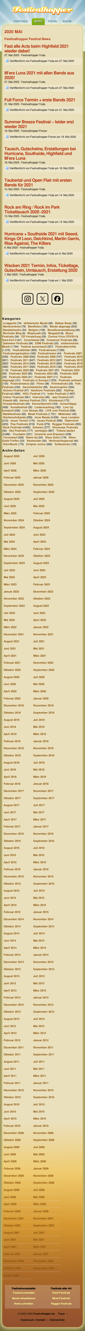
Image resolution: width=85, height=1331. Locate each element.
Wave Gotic (52, 437)
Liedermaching (44, 407)
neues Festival (46, 420)
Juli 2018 (39, 762)
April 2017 (10, 819)
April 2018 (10, 777)
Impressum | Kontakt (33, 1320)
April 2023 (39, 577)
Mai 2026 (38, 463)
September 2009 (43, 1140)
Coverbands (31, 340)
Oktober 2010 (12, 1097)
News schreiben (23, 1303)
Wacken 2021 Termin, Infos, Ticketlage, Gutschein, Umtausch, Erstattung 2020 (41, 268)
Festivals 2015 (46, 363)
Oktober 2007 (12, 1225)
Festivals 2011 (20, 360)
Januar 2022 (40, 627)
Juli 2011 (39, 1062)
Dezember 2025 (14, 485)
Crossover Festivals (59, 340)
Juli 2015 (39, 891)
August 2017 (11, 805)
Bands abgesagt (60, 326)
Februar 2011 (12, 1083)
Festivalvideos (20, 383)
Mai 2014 (38, 940)
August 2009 (11, 1147)
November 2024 (14, 520)
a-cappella (9, 323)
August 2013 (11, 976)
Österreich (71, 420)
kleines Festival (30, 400)
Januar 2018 (40, 784)
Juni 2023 (39, 570)
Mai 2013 (38, 983)
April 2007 (10, 1247)
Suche (67, 21)
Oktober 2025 (12, 492)
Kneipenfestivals (14, 404)
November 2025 (43, 485)
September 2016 (43, 841)
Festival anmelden (24, 1293)
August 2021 (11, 641)
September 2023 (14, 563)
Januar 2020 (40, 698)
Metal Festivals (37, 414)
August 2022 (41, 606)
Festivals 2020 (20, 370)
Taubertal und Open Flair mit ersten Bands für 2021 (38, 182)
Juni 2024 (39, 535)
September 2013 (43, 969)
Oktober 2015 (12, 884)
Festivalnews (47, 350)
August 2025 (11, 499)
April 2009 (10, 1161)
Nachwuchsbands (14, 417)
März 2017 (39, 819)
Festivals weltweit (70, 380)
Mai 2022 (9, 620)
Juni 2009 (10, 1154)
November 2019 (43, 705)
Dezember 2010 (14, 1090)
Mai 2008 (38, 1197)
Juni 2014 (10, 940)
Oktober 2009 (12, 1140)
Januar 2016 (40, 869)
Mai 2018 (38, 769)
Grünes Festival (13, 390)
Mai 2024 (9, 542)
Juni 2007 (10, 1240)
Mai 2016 (38, 855)
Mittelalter (64, 414)
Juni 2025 (10, 506)
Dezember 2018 (14, 748)
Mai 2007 (38, 1240)
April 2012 (10, 1033)
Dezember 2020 (43, 663)
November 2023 (14, 556)
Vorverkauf (10, 437)
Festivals (21, 21)
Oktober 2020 (12, 670)
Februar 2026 (12, 477)
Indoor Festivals (13, 397)
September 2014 (43, 926)
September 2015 (43, 884)
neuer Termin (19, 420)
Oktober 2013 (12, 969)
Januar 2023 (11, 591)
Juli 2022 (9, 613)
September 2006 (43, 1268)
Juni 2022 (39, 613)
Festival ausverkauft (34, 346)
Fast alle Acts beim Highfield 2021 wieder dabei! (36, 48)
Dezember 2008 (14, 1176)
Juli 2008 (39, 1190)
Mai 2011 (38, 1069)
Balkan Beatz (63, 323)
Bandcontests (12, 326)
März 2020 (39, 691)
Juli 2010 (39, 1104)
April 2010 (10, 1118)
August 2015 (11, 891)
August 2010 (11, 1104)
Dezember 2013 (14, 962)
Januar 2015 (40, 912)
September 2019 (43, 713)
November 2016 (43, 834)
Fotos (52, 21)
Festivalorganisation (16, 353)
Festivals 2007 (73, 353)
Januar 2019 (40, 741)
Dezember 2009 (14, 1133)
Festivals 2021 (45, 370)
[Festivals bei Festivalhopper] (42, 8)
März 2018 (39, 777)
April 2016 (10, 862)
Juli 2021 (39, 641)
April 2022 (39, 620)
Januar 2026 (40, 477)
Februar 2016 (12, 869)
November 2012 (43, 1005)
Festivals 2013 (73, 360)
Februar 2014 (12, 955)
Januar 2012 (40, 1040)
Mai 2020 (38, 684)
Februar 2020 (12, 698)
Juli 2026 (39, 456)
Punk (40, 424)
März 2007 (39, 1247)
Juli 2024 (9, 535)
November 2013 (43, 962)
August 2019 (11, 720)
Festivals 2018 (46, 367)
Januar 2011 (40, 1083)
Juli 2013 (39, 976)
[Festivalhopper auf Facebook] (57, 298)
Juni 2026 (10, 463)
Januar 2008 (40, 1211)
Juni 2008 (10, 1197)
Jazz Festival (60, 397)
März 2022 (10, 627)
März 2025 (10, 513)
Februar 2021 (12, 663)
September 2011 (43, 1054)
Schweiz (38, 427)
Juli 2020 (39, 677)
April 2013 (10, 990)
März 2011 (39, 1076)
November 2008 (43, 1176)
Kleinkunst (56, 400)
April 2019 (10, 734)
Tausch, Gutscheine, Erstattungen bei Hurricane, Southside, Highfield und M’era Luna (40, 154)
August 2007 (11, 1233)
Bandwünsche (12, 330)
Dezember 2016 (14, 834)
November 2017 (43, 791)
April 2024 (39, 542)
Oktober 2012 (12, 1012)
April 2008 (10, 1204)
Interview (39, 397)
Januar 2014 (40, 955)
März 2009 (39, 1161)
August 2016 (11, 848)
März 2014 (39, 948)
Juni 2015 (10, 898)
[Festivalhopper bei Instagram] (27, 298)
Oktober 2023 (41, 556)
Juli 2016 (39, 848)
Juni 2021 (10, 648)
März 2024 (10, 549)
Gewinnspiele (59, 387)
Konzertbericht (41, 404)
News (38, 21)
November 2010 (43, 1090)
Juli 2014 (39, 933)
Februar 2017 (12, 826)
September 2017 (43, 798)
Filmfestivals (59, 383)
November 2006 (43, 1261)
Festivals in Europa (35, 380)
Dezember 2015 (14, 876)
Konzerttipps (68, 404)
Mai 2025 (38, 506)
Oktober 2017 (12, 798)
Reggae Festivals (63, 424)
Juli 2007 (39, 1233)
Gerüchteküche (32, 387)
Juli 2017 (39, 805)
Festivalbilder (21, 350)
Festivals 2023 (18, 373)
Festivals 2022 (70, 370)
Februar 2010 (12, 1126)
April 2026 (10, 470)
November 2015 (43, 876)
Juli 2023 (9, 570)
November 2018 (43, 748)
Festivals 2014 (20, 363)
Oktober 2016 (12, 841)
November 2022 (14, 598)
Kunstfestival (19, 407)
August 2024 (41, 527)
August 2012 (11, 1019)
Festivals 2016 (73, 363)
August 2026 (11, 456)
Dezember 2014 (14, 919)
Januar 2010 (40, 1126)
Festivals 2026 (18, 377)
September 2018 (43, 755)
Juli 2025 (39, 499)
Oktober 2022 (41, 598)
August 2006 (11, 1275)
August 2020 (11, 677)
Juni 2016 (10, 855)
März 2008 (39, 1204)
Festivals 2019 (73, 367)
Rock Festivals (12, 427)
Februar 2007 (12, 1254)
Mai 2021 (38, 648)
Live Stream (30, 410)
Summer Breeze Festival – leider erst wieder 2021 (39, 124)
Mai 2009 (38, 1154)
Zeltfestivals (62, 444)
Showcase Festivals (65, 427)
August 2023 (41, 563)
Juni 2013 (10, 983)
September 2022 (14, 606)
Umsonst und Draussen (49, 434)
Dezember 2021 (14, 634)
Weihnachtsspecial (61, 441)
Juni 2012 (10, 1026)
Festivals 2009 (46, 357)
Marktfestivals (12, 414)
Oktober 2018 (12, 755)
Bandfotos (34, 326)
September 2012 (43, 1012)
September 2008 (43, 1183)
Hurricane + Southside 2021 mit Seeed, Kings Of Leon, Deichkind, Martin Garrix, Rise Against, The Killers (42, 239)
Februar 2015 (12, 912)
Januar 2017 (40, 826)
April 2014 (10, 948)
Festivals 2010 (73, 357)
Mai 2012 (38, 1026)
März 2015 (39, 905)
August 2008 (11, 1190)
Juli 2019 (39, 720)
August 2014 (11, 933)
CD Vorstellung (31, 336)
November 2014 (43, 919)
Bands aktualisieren (23, 1298)
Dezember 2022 (43, 591)
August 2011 (11, 1062)
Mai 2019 (38, 727)
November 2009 (43, 1133)
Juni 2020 (10, 684)
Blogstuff (54, 333)
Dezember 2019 (14, 705)
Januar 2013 (40, 997)
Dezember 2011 (14, 1047)
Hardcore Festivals (43, 390)
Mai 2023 (9, 577)
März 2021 (39, 656)
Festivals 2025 (69, 373)
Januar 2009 (40, 1168)
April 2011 (10, 1076)
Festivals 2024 (43, 373)
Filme (40, 383)
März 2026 (39, 470)
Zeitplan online (36, 444)
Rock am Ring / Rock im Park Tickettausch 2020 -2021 (32, 209)
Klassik (7, 400)
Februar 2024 (41, 549)
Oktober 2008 (12, 1183)
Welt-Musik (10, 444)
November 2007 (43, 1218)
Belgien (33, 330)
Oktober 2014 (12, 926)
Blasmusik (34, 333)
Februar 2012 (12, 1040)
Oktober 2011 (12, 1054)
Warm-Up (32, 437)
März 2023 (10, 584)
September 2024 (14, 527)
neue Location (70, 417)
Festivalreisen (47, 353)
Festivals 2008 (20, 357)
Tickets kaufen (65, 431)
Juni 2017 (10, 812)
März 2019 (39, 734)
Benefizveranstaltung (61, 330)
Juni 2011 (10, 1069)
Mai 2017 (38, 812)
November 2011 (43, 1047)
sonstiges (41, 431)
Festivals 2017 (20, 367)
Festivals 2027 (43, 377)
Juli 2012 (39, 1019)
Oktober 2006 (12, 1268)
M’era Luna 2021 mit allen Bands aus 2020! (39, 75)
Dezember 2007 (14, 1218)
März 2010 (39, 1118)
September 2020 (43, 670)
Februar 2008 (12, 1211)
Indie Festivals (56, 394)
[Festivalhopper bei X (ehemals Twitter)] (42, 298)
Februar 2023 (41, 584)
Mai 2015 (38, 898)
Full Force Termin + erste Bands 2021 (39, 100)
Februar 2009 (12, 1168)
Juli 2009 (39, 1147)
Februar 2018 (12, 784)
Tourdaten (19, 434)
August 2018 (11, 762)
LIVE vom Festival (57, 410)
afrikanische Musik (36, 323)
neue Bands (42, 417)
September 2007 (43, 1225)
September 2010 (43, 1097)
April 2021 (10, 656)
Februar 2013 (12, 997)
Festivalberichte (65, 346)
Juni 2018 (10, 769)
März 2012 (39, 1033)
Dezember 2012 (14, 1005)
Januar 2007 (40, 1254)
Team (61, 1314)
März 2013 (39, 990)
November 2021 (43, 634)
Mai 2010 (38, 1111)
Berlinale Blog (12, 333)
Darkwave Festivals (15, 343)
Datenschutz (57, 1320)
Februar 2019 (12, 741)
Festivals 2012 (46, 360)
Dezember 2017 (14, 791)
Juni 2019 (10, 727)
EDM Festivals (44, 343)
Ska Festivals (17, 431)
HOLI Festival (31, 394)
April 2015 (10, 905)
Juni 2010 (10, 1111)
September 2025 (43, 492)
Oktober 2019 (12, 713)
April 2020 (10, 691)
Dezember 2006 (14, 1261)
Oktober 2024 (41, 520)
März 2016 (39, 862)
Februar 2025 (41, 513)
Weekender (34, 441)
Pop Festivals (19, 424)
